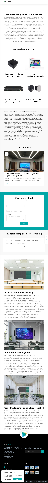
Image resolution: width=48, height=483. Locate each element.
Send (24, 223)
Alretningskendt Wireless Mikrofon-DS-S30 (13, 75)
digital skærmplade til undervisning (15, 246)
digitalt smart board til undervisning (15, 243)
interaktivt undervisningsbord (13, 240)
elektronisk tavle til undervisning (32, 240)
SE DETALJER (13, 62)
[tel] (46, 239)
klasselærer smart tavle (33, 246)
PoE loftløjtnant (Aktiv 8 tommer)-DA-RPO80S (34, 101)
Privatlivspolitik (7, 458)
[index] (24, 434)
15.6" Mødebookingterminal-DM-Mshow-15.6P (34, 75)
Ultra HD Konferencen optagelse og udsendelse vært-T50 (13, 101)
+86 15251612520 (9, 469)
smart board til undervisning (13, 248)
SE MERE (7, 183)
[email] (46, 242)
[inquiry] (46, 236)
